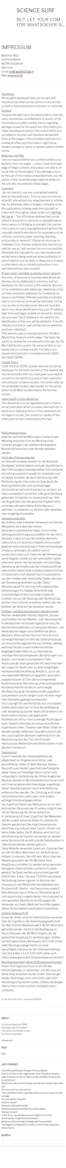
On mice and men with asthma (16, 1089)
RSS (4, 1053)
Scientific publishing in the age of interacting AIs (25, 1070)
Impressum (7, 1040)
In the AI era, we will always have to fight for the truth (27, 1115)
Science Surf (36, 10)
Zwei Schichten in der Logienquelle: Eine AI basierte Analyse (30, 1073)
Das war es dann (9, 1112)
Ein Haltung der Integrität (14, 1099)
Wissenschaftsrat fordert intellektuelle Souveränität (26, 1121)
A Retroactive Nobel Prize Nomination (20, 1118)
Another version (9, 1102)
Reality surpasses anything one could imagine (23, 1108)
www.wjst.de (15, 75)
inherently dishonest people (15, 1105)
